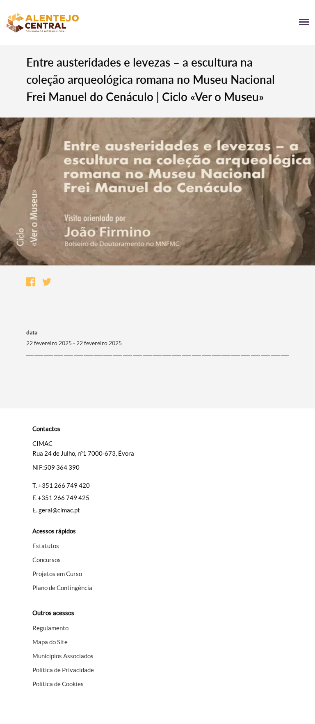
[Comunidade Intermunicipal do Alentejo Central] (82, 22)
